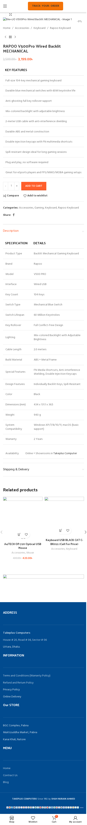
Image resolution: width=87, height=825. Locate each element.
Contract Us (10, 775)
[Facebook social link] (13, 215)
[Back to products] (10, 37)
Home (7, 28)
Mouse (30, 553)
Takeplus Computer (65, 453)
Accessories (22, 28)
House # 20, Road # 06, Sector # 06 (25, 640)
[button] (19, 534)
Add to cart (33, 186)
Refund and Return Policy (18, 682)
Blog (6, 782)
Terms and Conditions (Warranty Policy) (26, 675)
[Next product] (15, 37)
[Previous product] (5, 37)
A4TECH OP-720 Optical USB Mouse (22, 545)
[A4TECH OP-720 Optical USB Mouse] (22, 516)
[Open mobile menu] (5, 6)
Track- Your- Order (45, 6)
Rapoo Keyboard (60, 28)
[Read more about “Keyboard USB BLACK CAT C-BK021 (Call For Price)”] (60, 530)
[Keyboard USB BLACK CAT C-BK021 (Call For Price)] (64, 516)
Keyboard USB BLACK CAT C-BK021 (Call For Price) (64, 541)
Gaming (39, 207)
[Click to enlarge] (10, 14)
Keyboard (40, 28)
